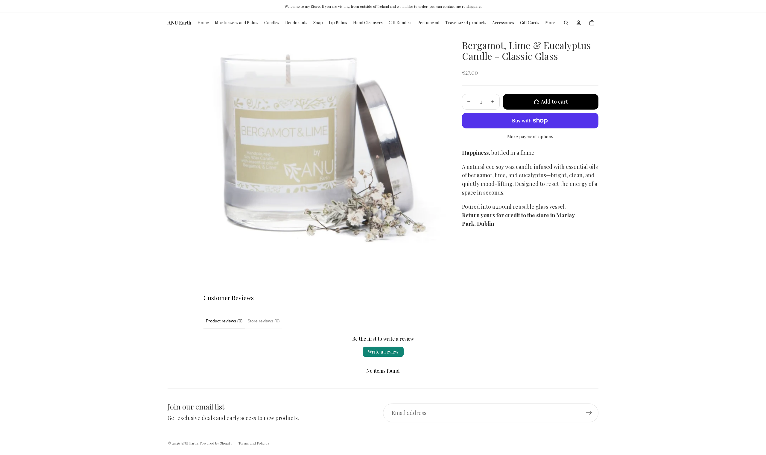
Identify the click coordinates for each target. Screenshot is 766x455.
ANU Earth (189, 443)
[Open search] (566, 22)
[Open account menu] (578, 22)
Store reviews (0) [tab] (263, 320)
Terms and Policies (253, 443)
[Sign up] (589, 413)
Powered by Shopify (216, 443)
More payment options (530, 136)
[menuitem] (550, 23)
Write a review (383, 351)
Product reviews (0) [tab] (224, 320)
